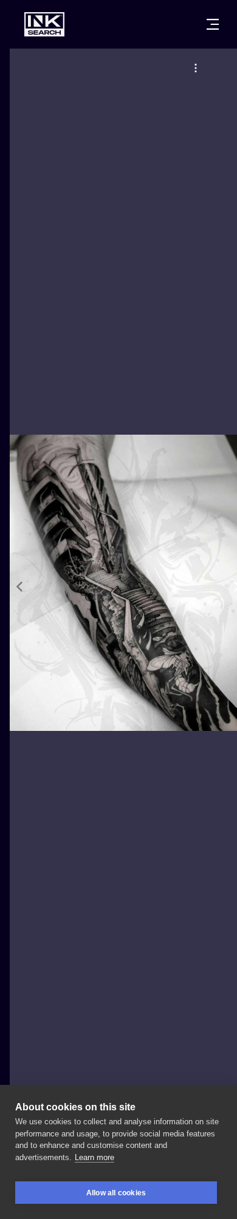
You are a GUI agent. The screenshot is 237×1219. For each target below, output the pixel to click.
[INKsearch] (44, 24)
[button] (195, 68)
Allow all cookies (116, 1193)
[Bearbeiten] (195, 68)
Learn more (94, 1157)
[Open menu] (212, 24)
